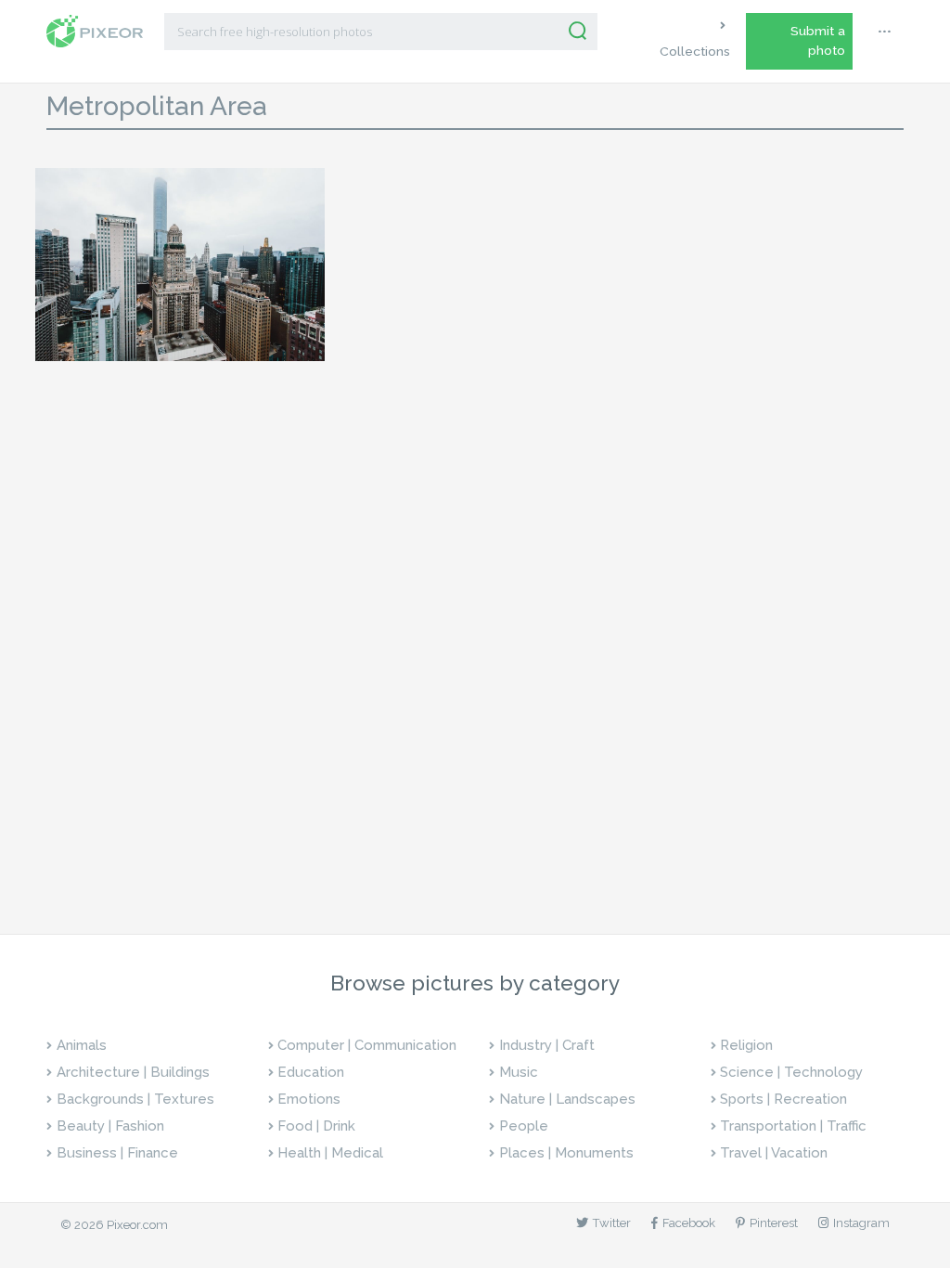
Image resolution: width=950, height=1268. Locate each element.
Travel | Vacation (774, 1153)
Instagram (861, 1223)
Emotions (308, 1099)
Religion (746, 1045)
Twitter (612, 1223)
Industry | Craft (547, 1045)
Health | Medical (330, 1153)
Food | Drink (316, 1126)
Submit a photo (817, 40)
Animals (82, 1045)
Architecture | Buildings (133, 1072)
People (523, 1126)
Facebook (688, 1223)
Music (518, 1072)
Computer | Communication (366, 1045)
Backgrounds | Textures (135, 1099)
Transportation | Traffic (793, 1126)
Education (310, 1072)
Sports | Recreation (783, 1099)
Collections (695, 51)
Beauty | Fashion (110, 1126)
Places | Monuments (566, 1153)
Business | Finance (117, 1153)
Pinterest (774, 1223)
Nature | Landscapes (567, 1099)
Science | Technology (791, 1072)
